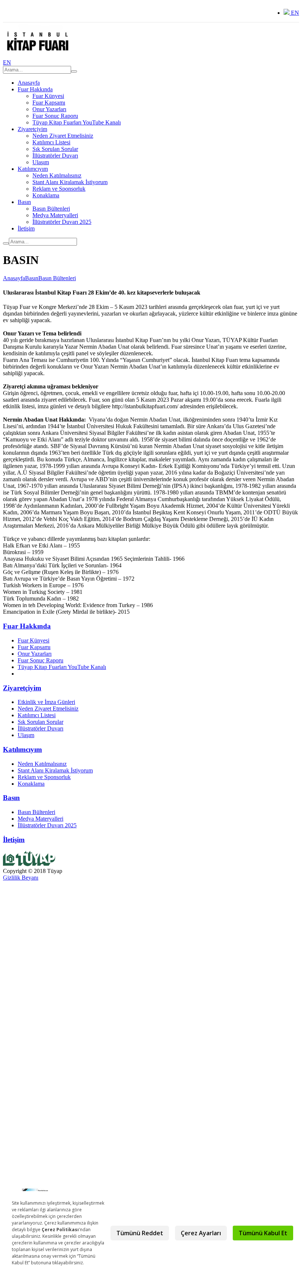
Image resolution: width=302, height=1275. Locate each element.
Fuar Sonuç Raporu (55, 116)
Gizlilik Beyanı (20, 877)
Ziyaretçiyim (32, 129)
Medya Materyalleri (55, 215)
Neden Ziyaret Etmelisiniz (62, 136)
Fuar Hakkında (35, 89)
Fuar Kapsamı (48, 102)
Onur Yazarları (49, 109)
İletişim (26, 228)
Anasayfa (29, 83)
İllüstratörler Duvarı (55, 155)
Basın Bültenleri (51, 208)
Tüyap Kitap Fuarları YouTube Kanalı (76, 122)
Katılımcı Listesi (51, 142)
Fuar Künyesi (48, 96)
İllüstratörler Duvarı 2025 (61, 222)
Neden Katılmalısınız (56, 175)
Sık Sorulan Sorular (55, 149)
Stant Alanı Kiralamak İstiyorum (70, 182)
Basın (24, 202)
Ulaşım (40, 162)
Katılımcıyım (33, 169)
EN (294, 13)
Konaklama (45, 195)
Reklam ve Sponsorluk (58, 189)
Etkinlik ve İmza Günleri (46, 702)
